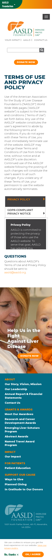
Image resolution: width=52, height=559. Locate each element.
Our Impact (13, 456)
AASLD (26, 40)
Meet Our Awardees (19, 414)
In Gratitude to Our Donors (24, 489)
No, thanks (10, 554)
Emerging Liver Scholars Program (22, 429)
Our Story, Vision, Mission (23, 384)
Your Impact (12, 40)
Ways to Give (14, 479)
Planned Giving (16, 484)
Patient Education (18, 468)
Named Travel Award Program (20, 443)
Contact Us (40, 40)
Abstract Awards (16, 436)
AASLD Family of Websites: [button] (7, 4)
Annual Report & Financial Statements (23, 396)
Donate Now (26, 62)
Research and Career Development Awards (20, 421)
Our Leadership (16, 389)
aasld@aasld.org (15, 272)
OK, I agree (33, 554)
